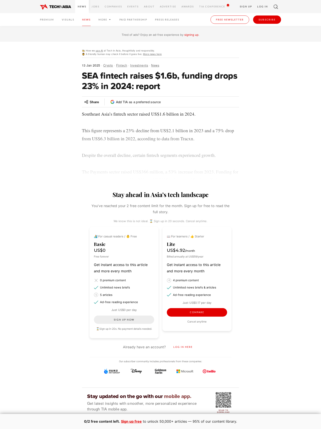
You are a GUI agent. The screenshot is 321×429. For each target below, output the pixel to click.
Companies (113, 6)
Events (133, 6)
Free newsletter (230, 19)
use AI (99, 50)
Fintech (121, 65)
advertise (168, 6)
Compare (197, 312)
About (149, 6)
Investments (139, 65)
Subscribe (267, 19)
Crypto (108, 65)
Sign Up (246, 6)
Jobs (95, 6)
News (82, 6)
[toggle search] (276, 6)
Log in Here (183, 346)
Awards (187, 6)
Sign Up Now (124, 319)
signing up (191, 34)
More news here (152, 54)
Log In (262, 6)
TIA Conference (212, 6)
